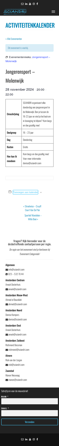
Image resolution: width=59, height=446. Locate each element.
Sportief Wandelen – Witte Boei (33, 217)
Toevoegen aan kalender (25, 192)
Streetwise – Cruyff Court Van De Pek (32, 208)
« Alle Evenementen (14, 39)
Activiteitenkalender (30, 25)
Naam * (4, 396)
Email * (5, 408)
